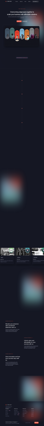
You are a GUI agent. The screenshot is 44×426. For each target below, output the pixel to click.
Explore (7, 172)
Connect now (19, 21)
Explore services (10, 141)
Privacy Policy (24, 410)
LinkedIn (32, 413)
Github (23, 414)
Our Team (7, 413)
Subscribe (36, 422)
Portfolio (8, 410)
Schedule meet (25, 21)
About (25, 1)
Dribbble (32, 414)
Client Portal (15, 410)
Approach (21, 1)
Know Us (7, 414)
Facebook (32, 410)
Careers (16, 414)
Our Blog (16, 413)
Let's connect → (35, 1)
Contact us (9, 112)
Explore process (28, 98)
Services (17, 1)
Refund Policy (24, 413)
